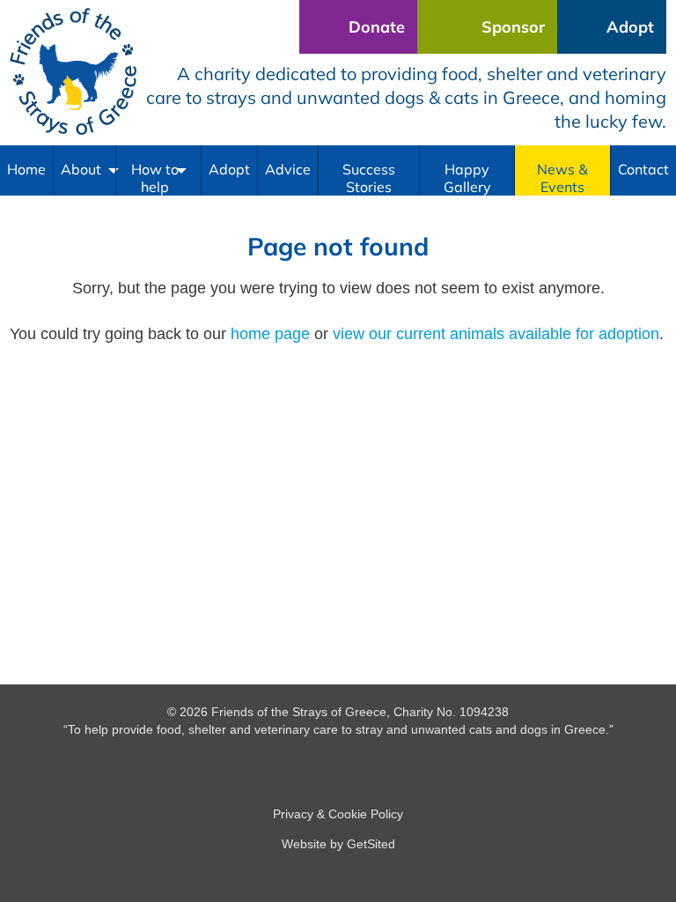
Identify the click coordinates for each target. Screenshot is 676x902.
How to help (155, 178)
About (81, 169)
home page (270, 334)
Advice (288, 169)
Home (26, 169)
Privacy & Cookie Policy (338, 814)
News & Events (562, 178)
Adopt (229, 169)
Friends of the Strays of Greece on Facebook (338, 766)
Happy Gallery (467, 178)
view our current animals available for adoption (496, 334)
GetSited (371, 844)
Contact (643, 169)
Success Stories (368, 178)
